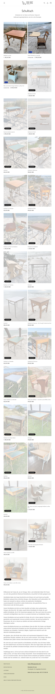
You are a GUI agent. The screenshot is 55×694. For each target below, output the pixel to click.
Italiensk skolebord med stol (9, 132)
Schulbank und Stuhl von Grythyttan (10, 246)
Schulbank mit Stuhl (32, 93)
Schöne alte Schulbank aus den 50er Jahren (12, 582)
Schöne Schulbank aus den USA (34, 55)
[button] (4, 3)
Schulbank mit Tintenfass (8, 285)
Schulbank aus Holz (7, 55)
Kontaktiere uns (8, 667)
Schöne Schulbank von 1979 (9, 552)
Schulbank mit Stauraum (32, 361)
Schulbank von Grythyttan (33, 246)
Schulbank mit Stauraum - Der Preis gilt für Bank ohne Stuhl (39, 323)
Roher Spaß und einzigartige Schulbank (35, 544)
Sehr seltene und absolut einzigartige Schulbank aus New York (39, 507)
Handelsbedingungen (9, 673)
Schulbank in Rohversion (32, 170)
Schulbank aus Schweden (8, 208)
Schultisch (5, 170)
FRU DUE (25, 690)
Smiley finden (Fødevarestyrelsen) (12, 680)
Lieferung (6, 670)
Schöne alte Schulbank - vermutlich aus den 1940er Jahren (39, 399)
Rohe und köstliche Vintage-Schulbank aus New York (14, 85)
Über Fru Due (7, 663)
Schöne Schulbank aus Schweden (10, 399)
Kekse (5, 677)
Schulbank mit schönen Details (9, 437)
